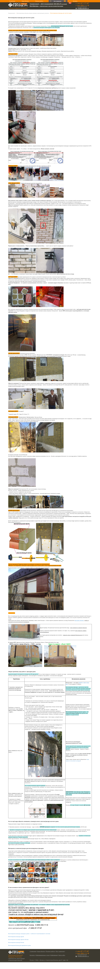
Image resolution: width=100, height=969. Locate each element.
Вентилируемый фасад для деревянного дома (19, 945)
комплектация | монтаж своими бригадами (46, 6)
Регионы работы (39, 1)
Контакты (75, 1)
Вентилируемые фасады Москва (16, 942)
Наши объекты (25, 1)
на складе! (48, 4)
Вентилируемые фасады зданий (16, 936)
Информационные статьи (43, 955)
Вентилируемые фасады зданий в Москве (18, 939)
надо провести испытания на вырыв (77, 760)
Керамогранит (11, 13)
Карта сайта (62, 955)
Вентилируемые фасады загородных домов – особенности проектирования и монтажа (29, 933)
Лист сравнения (57, 1)
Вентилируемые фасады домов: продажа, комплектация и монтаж (33, 13)
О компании (12, 1)
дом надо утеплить (79, 620)
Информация (54, 955)
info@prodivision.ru (83, 8)
